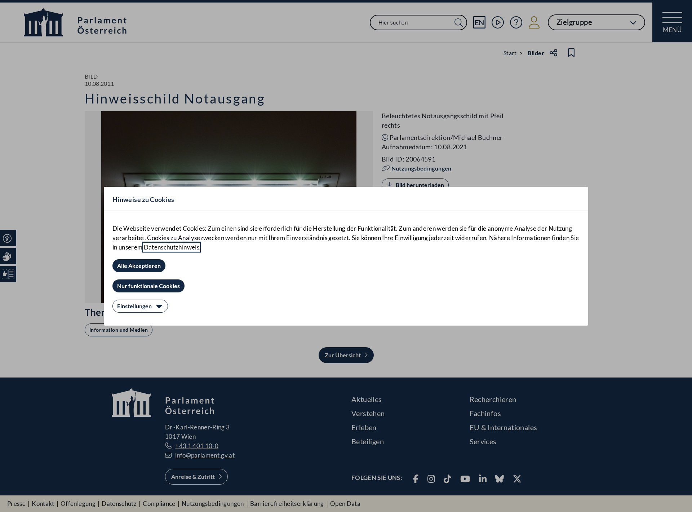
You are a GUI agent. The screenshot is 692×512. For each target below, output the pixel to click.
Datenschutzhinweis (171, 247)
